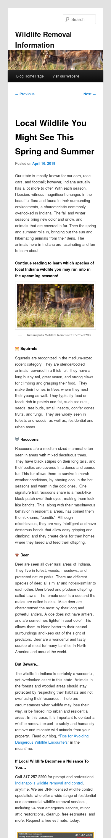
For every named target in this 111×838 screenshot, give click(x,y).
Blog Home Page (30, 75)
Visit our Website (65, 75)
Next (89, 93)
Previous (25, 93)
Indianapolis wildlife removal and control (49, 783)
